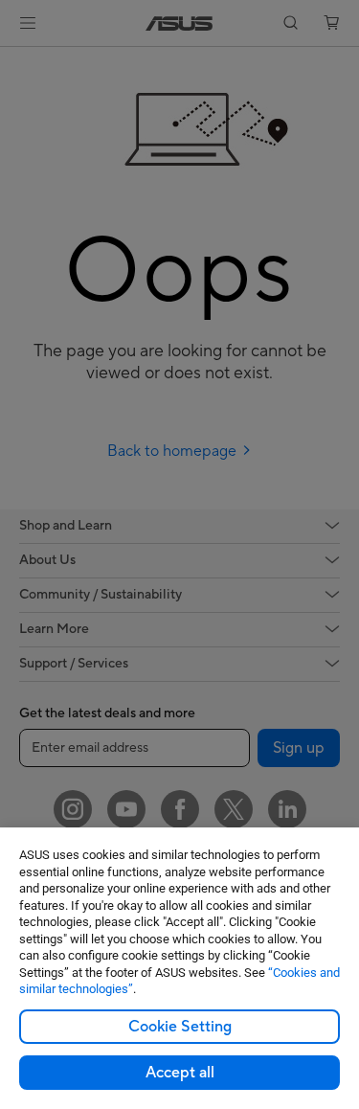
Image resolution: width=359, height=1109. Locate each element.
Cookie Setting (180, 1026)
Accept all (180, 1072)
